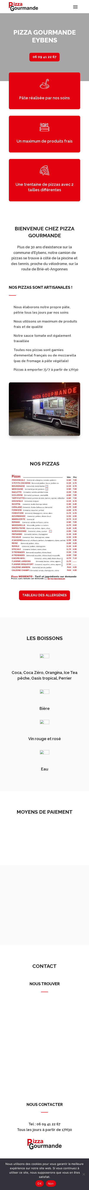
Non (51, 1183)
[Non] (83, 1174)
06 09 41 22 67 (44, 57)
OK (39, 1183)
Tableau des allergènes (44, 595)
